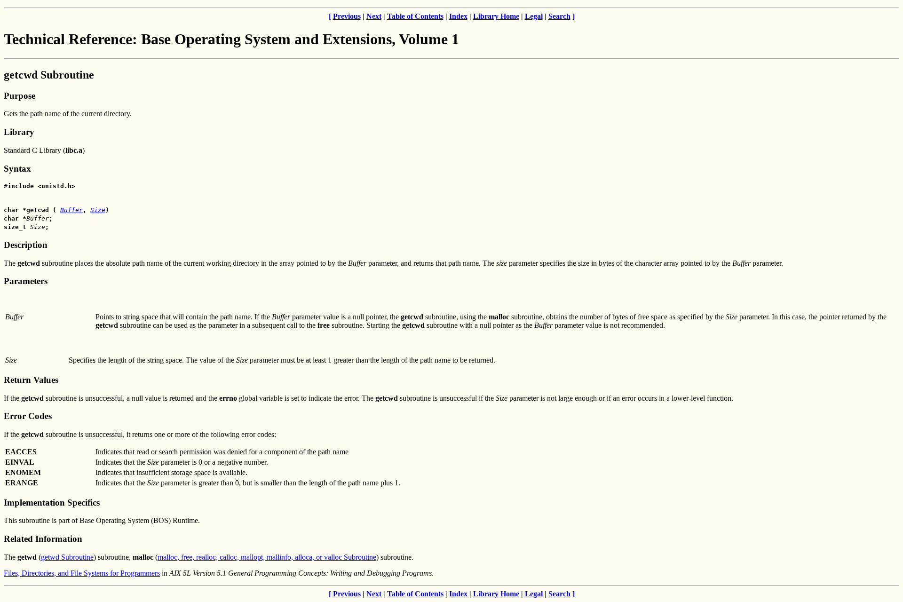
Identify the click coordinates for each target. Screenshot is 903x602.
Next (373, 16)
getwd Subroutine (67, 557)
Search (559, 16)
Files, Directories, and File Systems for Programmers (82, 573)
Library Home (496, 16)
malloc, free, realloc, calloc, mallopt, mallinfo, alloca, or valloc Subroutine (267, 557)
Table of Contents (415, 16)
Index (458, 16)
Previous (347, 16)
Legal (534, 16)
